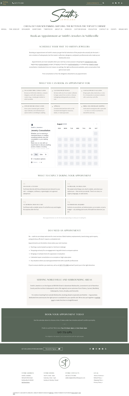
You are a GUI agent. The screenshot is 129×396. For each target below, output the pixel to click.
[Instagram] (97, 349)
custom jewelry (44, 64)
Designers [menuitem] (26, 29)
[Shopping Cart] (119, 3)
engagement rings (91, 62)
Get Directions (26, 382)
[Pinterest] (103, 349)
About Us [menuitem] (58, 29)
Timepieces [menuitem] (48, 29)
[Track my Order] (116, 3)
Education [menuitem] (92, 29)
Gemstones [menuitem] (36, 29)
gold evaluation (74, 64)
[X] (93, 349)
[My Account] (122, 3)
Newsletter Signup (51, 349)
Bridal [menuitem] (4, 29)
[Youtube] (100, 349)
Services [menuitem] (68, 29)
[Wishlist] (113, 3)
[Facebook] (90, 349)
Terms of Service (98, 375)
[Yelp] (106, 349)
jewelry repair (93, 64)
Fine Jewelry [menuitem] (14, 29)
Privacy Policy (98, 382)
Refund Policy (97, 378)
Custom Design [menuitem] (80, 29)
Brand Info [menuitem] (123, 29)
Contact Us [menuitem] (104, 29)
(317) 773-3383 (64, 265)
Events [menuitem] (113, 29)
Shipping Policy (98, 380)
